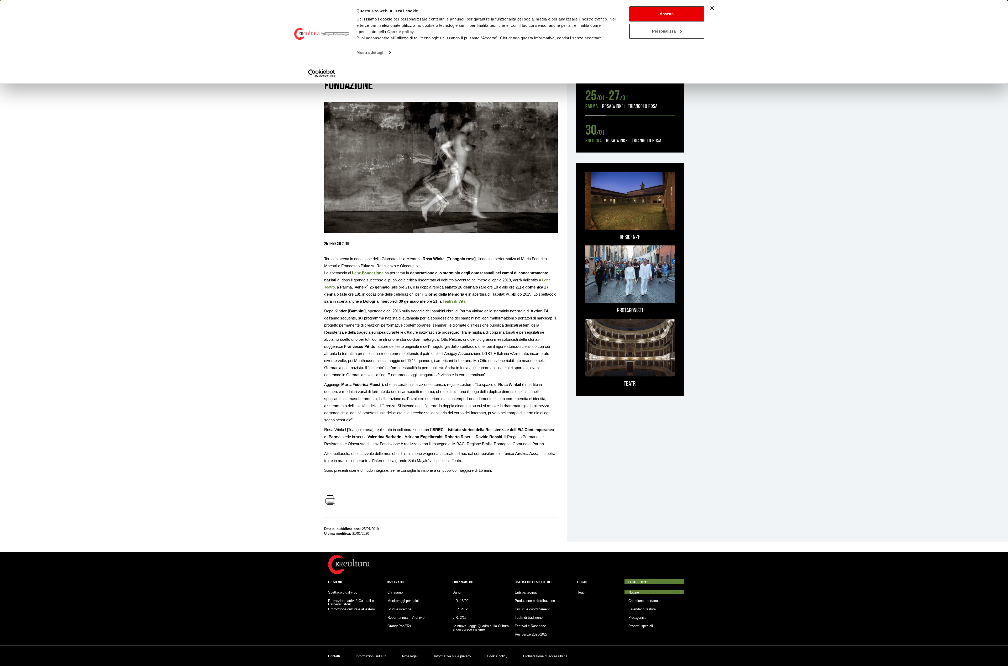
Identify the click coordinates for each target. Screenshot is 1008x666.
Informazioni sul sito (371, 656)
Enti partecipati (526, 592)
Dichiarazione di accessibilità (545, 656)
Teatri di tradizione (529, 618)
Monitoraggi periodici (403, 601)
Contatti (334, 656)
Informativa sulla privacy (452, 656)
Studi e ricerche (399, 609)
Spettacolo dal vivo (342, 592)
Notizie (633, 592)
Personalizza (664, 31)
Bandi (457, 592)
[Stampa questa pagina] (330, 500)
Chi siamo (395, 592)
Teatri (581, 592)
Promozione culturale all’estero (351, 609)
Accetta (667, 14)
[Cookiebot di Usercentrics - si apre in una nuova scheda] (322, 73)
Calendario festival (642, 609)
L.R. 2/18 (459, 618)
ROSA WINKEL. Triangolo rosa (630, 106)
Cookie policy (497, 656)
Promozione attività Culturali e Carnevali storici (351, 602)
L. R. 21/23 (461, 609)
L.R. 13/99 (460, 601)
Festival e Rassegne (530, 626)
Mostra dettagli (370, 52)
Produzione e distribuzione (535, 601)
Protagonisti (637, 618)
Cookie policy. (401, 31)
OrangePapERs (399, 626)
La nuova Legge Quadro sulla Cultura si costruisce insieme (481, 627)
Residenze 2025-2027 (531, 634)
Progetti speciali (640, 626)
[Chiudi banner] (712, 8)
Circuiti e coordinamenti (532, 609)
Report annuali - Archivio (405, 618)
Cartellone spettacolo (644, 601)
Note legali (410, 656)
